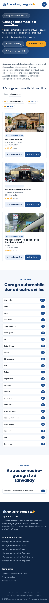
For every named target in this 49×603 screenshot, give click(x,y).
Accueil (5, 37)
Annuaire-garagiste (21, 4)
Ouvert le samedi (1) (17, 51)
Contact (38, 595)
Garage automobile (18, 37)
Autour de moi (37, 44)
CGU (25, 593)
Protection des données (16, 595)
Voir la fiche (32, 154)
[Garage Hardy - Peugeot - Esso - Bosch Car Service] (24, 222)
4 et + (33, 101)
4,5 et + (10, 106)
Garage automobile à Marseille (15, 541)
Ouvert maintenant (15, 101)
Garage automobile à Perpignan (16, 561)
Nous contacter (9, 581)
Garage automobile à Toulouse (16, 553)
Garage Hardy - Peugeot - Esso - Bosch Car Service (23, 241)
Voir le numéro (15, 154)
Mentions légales (15, 593)
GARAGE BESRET (13, 139)
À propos (30, 595)
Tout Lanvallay (14, 44)
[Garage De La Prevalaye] (24, 172)
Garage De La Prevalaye (18, 189)
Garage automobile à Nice (13, 549)
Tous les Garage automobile (14, 573)
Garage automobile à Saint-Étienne (17, 557)
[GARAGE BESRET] (24, 122)
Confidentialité (33, 593)
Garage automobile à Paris (14, 545)
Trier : (5, 94)
